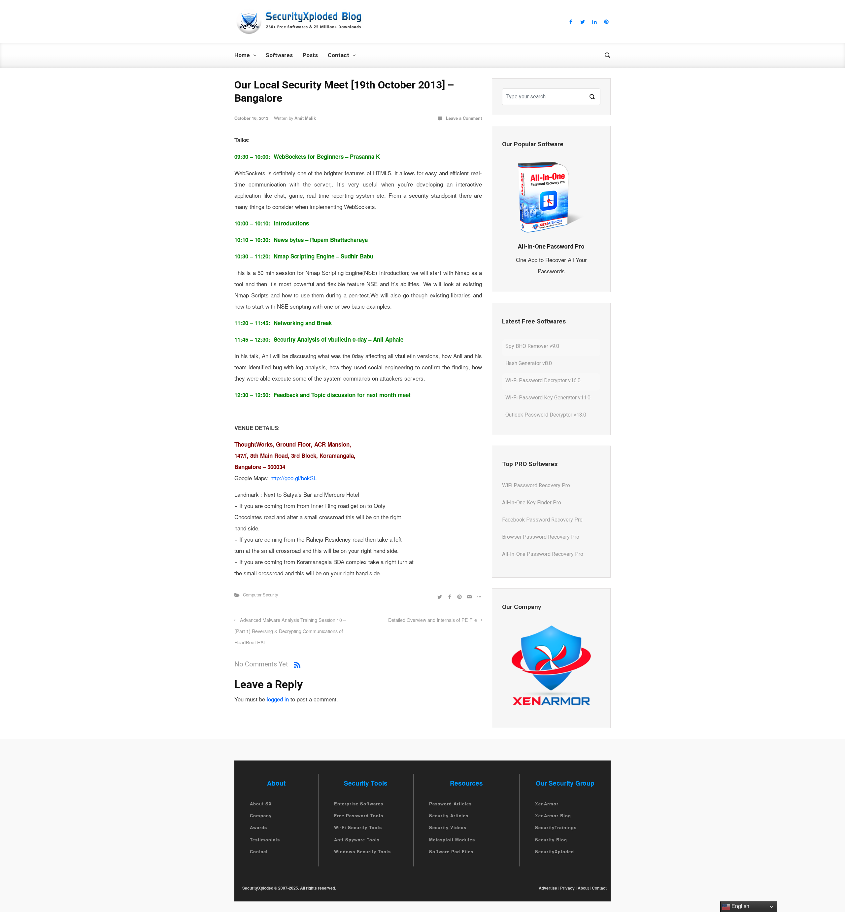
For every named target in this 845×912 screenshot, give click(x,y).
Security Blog (551, 839)
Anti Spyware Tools (357, 839)
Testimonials (265, 839)
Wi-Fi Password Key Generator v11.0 (548, 380)
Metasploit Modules (452, 839)
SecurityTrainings (556, 828)
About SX (261, 803)
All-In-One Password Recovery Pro (542, 537)
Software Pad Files (451, 851)
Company (261, 815)
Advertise (548, 888)
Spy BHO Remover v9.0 (532, 415)
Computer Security (260, 594)
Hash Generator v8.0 (528, 346)
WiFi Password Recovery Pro (536, 554)
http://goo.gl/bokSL (293, 478)
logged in (278, 699)
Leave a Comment (464, 118)
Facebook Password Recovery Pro (542, 502)
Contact (259, 851)
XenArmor (546, 803)
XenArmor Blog (553, 815)
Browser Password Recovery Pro (540, 520)
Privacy (567, 888)
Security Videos (447, 828)
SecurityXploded (554, 851)
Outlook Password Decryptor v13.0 (545, 397)
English (739, 906)
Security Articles (448, 815)
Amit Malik (305, 118)
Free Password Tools (358, 815)
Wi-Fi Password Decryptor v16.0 (543, 363)
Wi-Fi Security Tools (358, 828)
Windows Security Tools (362, 851)
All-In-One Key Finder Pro (531, 485)
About (583, 888)
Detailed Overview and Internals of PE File (432, 619)
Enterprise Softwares (358, 803)
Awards (258, 828)
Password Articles (450, 803)
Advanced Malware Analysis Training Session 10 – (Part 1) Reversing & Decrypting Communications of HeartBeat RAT (290, 631)
